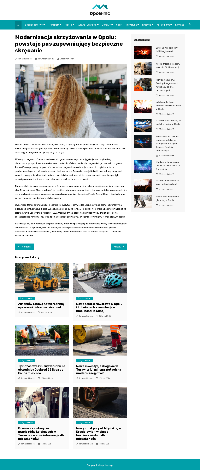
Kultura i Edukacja (87, 24)
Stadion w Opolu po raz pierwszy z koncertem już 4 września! (169, 165)
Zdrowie (106, 24)
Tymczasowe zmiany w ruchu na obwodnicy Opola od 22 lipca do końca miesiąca (41, 369)
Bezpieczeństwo (34, 24)
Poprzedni (26, 246)
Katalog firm (163, 24)
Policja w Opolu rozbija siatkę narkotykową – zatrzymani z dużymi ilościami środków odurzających (167, 143)
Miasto (68, 24)
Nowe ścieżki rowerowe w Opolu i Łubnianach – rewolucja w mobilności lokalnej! (99, 307)
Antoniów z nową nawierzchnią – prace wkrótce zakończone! (41, 305)
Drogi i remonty (67, 59)
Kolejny (117, 246)
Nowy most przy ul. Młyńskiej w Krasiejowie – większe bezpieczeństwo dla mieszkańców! (98, 433)
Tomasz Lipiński (25, 59)
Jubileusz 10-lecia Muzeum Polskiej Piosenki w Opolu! (168, 105)
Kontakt (179, 24)
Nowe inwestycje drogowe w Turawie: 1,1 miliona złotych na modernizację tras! (98, 369)
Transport (53, 24)
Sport (119, 24)
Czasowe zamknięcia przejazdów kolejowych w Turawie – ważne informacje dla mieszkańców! (41, 433)
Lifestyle (146, 24)
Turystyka (131, 24)
